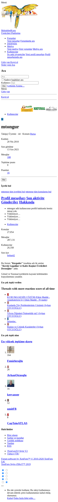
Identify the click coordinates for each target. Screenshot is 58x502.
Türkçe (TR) (13, 453)
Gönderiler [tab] (9, 202)
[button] (4, 2)
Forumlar (11, 38)
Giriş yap (5, 91)
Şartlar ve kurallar (15, 438)
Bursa (33, 134)
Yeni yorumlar (25, 49)
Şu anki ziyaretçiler (16, 54)
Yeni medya (12, 49)
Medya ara (38, 49)
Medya (10, 46)
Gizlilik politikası (15, 440)
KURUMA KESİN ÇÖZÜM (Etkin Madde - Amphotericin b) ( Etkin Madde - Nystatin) (28, 298)
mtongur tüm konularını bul (38, 191)
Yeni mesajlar (13, 41)
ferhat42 (11, 255)
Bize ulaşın (12, 435)
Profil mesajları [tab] (13, 198)
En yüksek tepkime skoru (16, 341)
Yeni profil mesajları (35, 54)
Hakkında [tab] (26, 202)
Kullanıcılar (12, 51)
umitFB (12, 408)
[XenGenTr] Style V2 (17, 451)
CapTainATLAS (17, 423)
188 (9, 157)
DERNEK (12, 43)
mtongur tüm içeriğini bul (13, 191)
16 (8, 173)
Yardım (10, 443)
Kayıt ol (5, 97)
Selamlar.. (11, 321)
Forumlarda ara (27, 41)
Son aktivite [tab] (35, 198)
